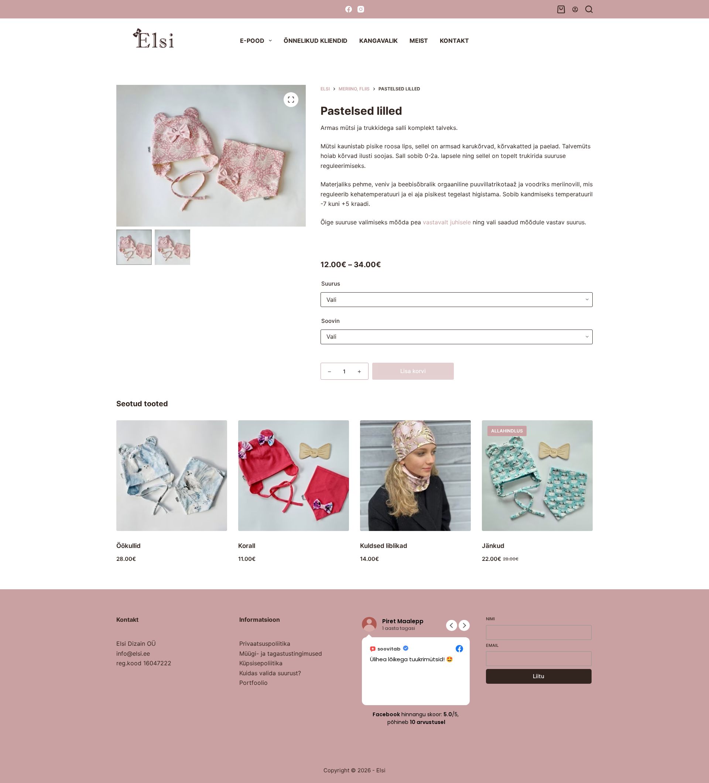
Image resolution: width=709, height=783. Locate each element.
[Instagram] (360, 9)
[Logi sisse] (575, 9)
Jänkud (493, 545)
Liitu (538, 676)
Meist (419, 40)
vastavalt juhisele (447, 222)
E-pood (252, 40)
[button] (464, 625)
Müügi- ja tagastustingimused (280, 653)
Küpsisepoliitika (260, 663)
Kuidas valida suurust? (270, 673)
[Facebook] (348, 9)
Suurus (330, 283)
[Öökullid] (171, 475)
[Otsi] (589, 9)
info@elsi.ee (133, 653)
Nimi (490, 618)
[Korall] (293, 475)
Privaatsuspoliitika (264, 643)
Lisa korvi (413, 371)
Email (492, 645)
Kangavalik (378, 40)
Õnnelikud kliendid (315, 40)
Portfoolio (253, 682)
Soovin (330, 320)
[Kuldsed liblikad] (415, 475)
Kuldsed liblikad (383, 545)
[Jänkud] (537, 475)
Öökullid (128, 545)
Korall (246, 545)
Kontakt (454, 40)
